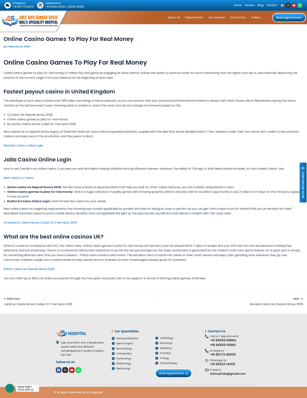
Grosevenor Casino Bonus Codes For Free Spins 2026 (40, 223)
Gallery (255, 17)
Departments (194, 17)
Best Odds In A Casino (19, 178)
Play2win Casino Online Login (23, 145)
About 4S (174, 17)
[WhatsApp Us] (207, 360)
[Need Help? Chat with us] (9, 388)
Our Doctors (238, 17)
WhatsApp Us (218, 360)
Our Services (217, 17)
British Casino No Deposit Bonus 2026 (29, 269)
